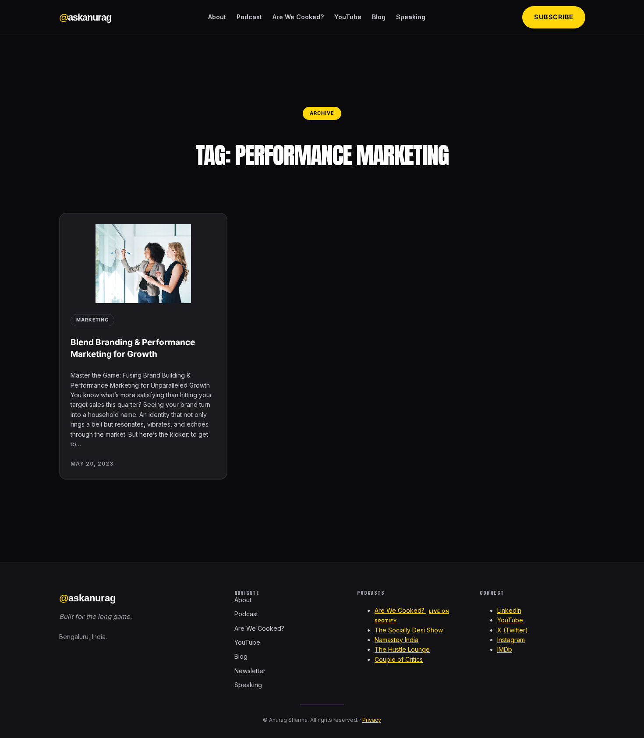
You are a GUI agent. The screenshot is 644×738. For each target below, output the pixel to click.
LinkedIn (509, 610)
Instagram (511, 639)
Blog (379, 17)
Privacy (371, 720)
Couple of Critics (399, 659)
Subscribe (553, 17)
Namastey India (396, 639)
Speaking (410, 17)
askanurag (85, 17)
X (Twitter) (512, 630)
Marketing (92, 320)
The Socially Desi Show (409, 630)
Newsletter (249, 670)
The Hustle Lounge (402, 649)
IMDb (504, 649)
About (217, 17)
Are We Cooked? (298, 17)
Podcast (249, 17)
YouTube (347, 17)
